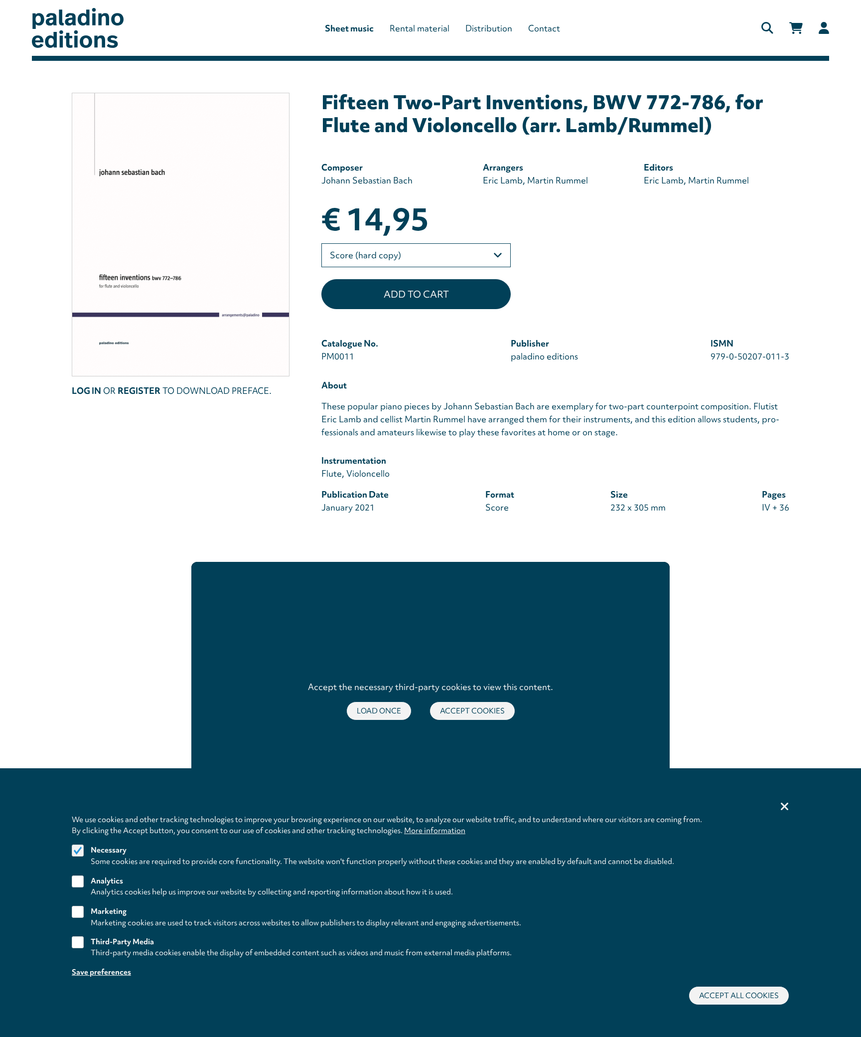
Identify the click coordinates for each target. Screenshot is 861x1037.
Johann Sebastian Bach (367, 180)
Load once (379, 711)
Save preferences (101, 972)
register (139, 390)
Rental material (419, 28)
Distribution (488, 28)
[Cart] (796, 28)
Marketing (109, 911)
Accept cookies (472, 711)
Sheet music (349, 28)
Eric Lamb (503, 180)
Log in (86, 390)
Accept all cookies (739, 996)
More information (434, 831)
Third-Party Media (122, 942)
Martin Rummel (557, 180)
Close (784, 807)
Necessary (109, 850)
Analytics (107, 880)
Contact (544, 28)
